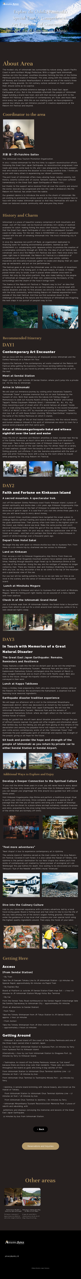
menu (77, 4)
